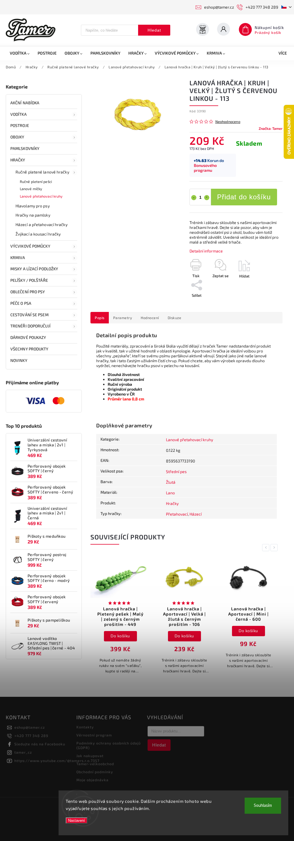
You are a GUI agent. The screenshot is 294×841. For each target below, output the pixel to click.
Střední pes (176, 471)
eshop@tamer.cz (29, 727)
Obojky (17, 136)
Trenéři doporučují (30, 325)
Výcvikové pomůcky (30, 246)
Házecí (195, 514)
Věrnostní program (94, 735)
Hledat (154, 30)
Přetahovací (177, 514)
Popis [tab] (100, 317)
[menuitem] (20, 53)
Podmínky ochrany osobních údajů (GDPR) (108, 745)
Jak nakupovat (90, 755)
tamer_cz (23, 752)
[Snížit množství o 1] (193, 197)
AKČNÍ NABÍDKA (24, 102)
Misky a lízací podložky (34, 268)
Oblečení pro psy (27, 291)
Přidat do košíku (244, 197)
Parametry (122, 317)
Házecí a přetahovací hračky (41, 224)
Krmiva (17, 257)
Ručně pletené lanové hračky (42, 171)
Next (275, 547)
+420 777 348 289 (31, 735)
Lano (170, 492)
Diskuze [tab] (174, 317)
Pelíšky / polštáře (29, 280)
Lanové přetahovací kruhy (41, 196)
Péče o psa (20, 303)
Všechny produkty (29, 348)
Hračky (17, 159)
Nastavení (76, 820)
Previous (266, 547)
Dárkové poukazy (28, 337)
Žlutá (170, 482)
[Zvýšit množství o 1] (206, 197)
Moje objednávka (92, 780)
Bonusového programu (205, 168)
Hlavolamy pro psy (33, 205)
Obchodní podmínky (94, 771)
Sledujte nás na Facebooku (39, 744)
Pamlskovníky (24, 148)
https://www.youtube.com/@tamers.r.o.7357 (56, 760)
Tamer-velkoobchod (95, 763)
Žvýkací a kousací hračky (38, 234)
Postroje (19, 125)
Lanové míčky (31, 188)
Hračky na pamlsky (33, 215)
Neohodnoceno (227, 122)
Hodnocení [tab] (150, 317)
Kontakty (85, 727)
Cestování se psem (29, 314)
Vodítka (18, 114)
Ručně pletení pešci (36, 181)
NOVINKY (18, 360)
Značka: (271, 128)
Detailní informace (206, 250)
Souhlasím (263, 806)
